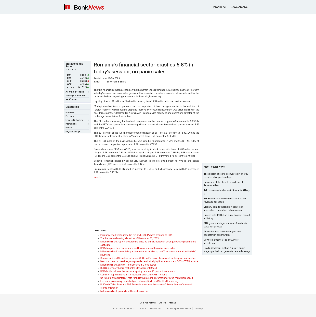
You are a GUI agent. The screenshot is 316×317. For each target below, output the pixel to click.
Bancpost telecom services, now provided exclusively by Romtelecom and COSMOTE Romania (149, 261)
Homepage (219, 7)
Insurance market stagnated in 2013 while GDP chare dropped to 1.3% (136, 235)
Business (70, 112)
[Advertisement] (158, 37)
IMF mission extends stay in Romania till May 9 (227, 192)
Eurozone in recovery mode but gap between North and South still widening (139, 281)
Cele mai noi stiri (148, 302)
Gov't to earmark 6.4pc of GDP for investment (221, 241)
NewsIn (97, 177)
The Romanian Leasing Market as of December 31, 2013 (129, 238)
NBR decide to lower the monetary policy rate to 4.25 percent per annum (137, 271)
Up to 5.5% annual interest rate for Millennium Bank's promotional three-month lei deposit (146, 278)
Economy (70, 116)
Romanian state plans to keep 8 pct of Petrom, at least (223, 184)
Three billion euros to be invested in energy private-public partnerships (226, 175)
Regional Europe (73, 131)
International (71, 124)
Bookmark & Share (116, 81)
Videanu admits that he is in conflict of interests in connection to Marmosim (223, 208)
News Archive (239, 7)
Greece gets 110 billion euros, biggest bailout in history (227, 217)
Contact (142, 308)
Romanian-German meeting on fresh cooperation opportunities (223, 233)
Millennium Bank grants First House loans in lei (124, 291)
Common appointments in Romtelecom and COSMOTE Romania (133, 274)
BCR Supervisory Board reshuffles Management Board (128, 268)
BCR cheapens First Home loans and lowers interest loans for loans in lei (137, 248)
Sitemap (199, 308)
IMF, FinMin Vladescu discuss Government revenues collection (225, 200)
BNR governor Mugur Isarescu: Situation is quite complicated (225, 225)
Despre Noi (155, 308)
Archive (172, 302)
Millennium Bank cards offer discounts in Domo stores (128, 264)
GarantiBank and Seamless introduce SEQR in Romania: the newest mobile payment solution (148, 258)
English (162, 302)
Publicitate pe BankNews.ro (178, 308)
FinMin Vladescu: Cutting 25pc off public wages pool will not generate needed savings (227, 250)
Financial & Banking (74, 120)
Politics (69, 128)
